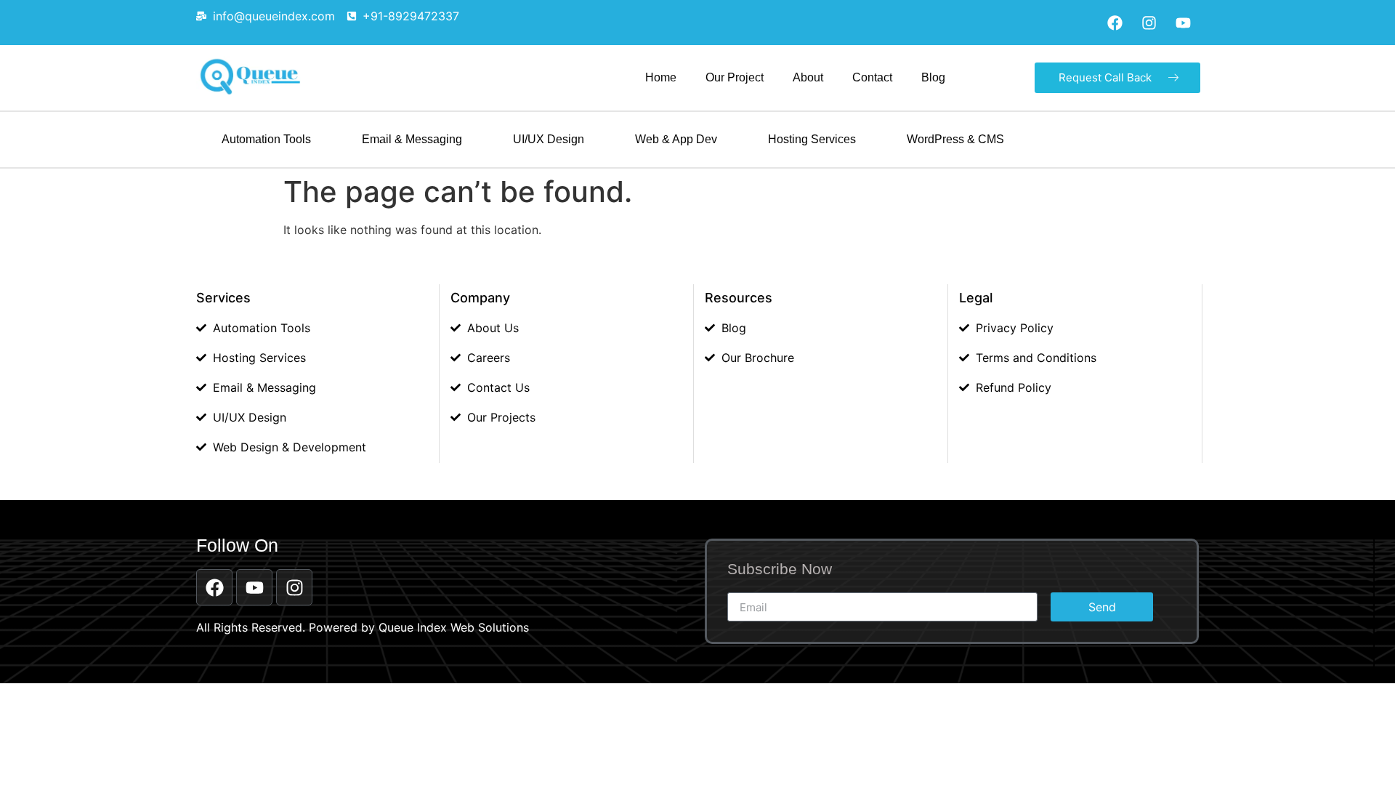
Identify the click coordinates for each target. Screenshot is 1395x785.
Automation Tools (266, 139)
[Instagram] (1148, 22)
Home (660, 77)
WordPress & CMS (955, 139)
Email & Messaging (412, 139)
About (808, 77)
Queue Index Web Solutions (454, 627)
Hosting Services (812, 139)
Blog (933, 77)
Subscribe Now (779, 569)
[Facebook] (1114, 22)
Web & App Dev (676, 139)
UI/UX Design (548, 139)
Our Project (734, 77)
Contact (872, 77)
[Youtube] (1183, 22)
